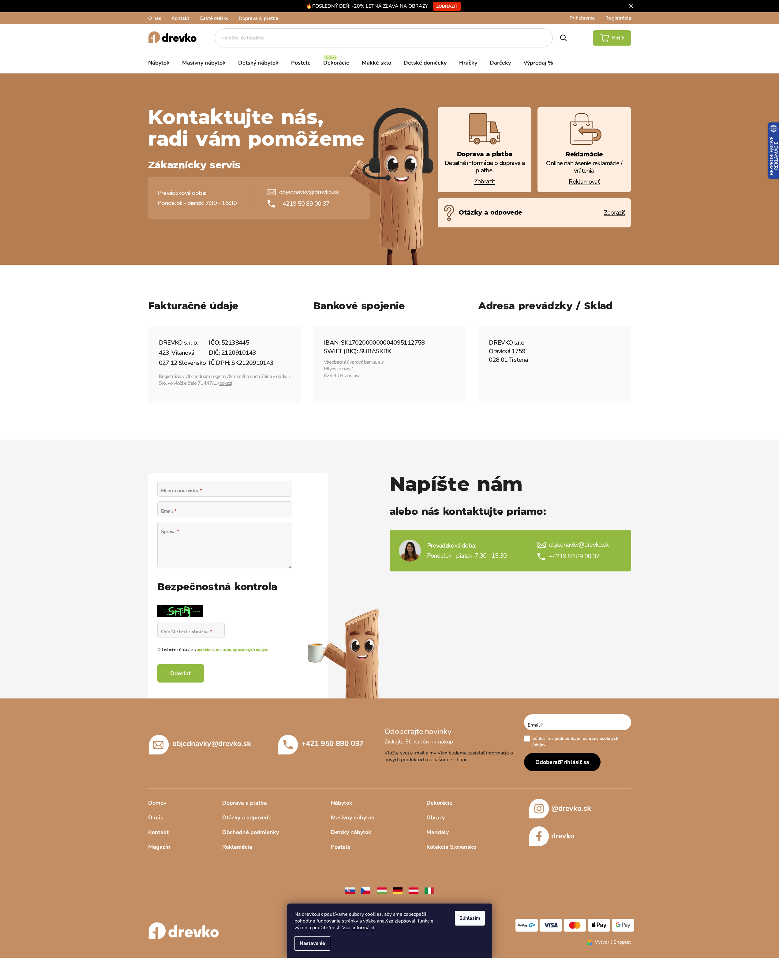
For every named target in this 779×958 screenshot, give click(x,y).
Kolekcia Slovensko (451, 847)
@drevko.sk (571, 808)
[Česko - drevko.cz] (366, 890)
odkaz (225, 383)
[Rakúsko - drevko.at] (413, 890)
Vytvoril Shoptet (613, 942)
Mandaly (437, 832)
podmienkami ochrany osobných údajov (232, 650)
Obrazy (435, 817)
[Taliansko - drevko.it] (429, 890)
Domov (157, 802)
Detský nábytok (351, 832)
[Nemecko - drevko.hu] (398, 890)
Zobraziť (447, 6)
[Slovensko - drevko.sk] (350, 890)
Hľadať (563, 37)
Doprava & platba (258, 18)
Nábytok (341, 802)
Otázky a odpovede (247, 817)
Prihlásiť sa (574, 762)
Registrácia (618, 18)
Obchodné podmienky (250, 832)
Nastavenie (312, 943)
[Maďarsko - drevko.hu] (382, 890)
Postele (340, 847)
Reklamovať (584, 182)
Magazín (159, 847)
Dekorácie (439, 802)
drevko (563, 836)
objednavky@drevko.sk (309, 192)
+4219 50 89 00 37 (304, 204)
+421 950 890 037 (332, 743)
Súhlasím (469, 918)
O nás (154, 18)
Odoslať (180, 673)
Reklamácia (237, 847)
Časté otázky (214, 18)
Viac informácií (358, 927)
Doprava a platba (244, 802)
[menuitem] (159, 62)
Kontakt (180, 18)
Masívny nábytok (352, 817)
